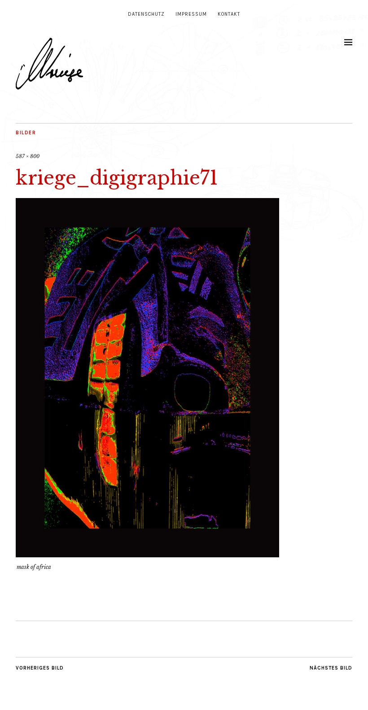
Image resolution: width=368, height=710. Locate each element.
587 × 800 (27, 156)
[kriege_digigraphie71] (147, 554)
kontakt (229, 14)
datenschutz (146, 14)
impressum (191, 14)
